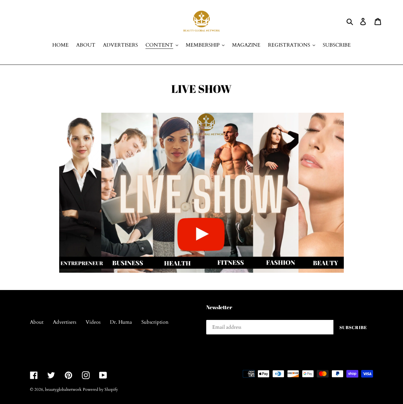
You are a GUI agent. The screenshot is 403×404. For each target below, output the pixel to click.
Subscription (154, 322)
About (36, 322)
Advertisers (64, 322)
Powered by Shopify (100, 389)
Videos (93, 322)
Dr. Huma (121, 322)
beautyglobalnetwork (63, 389)
